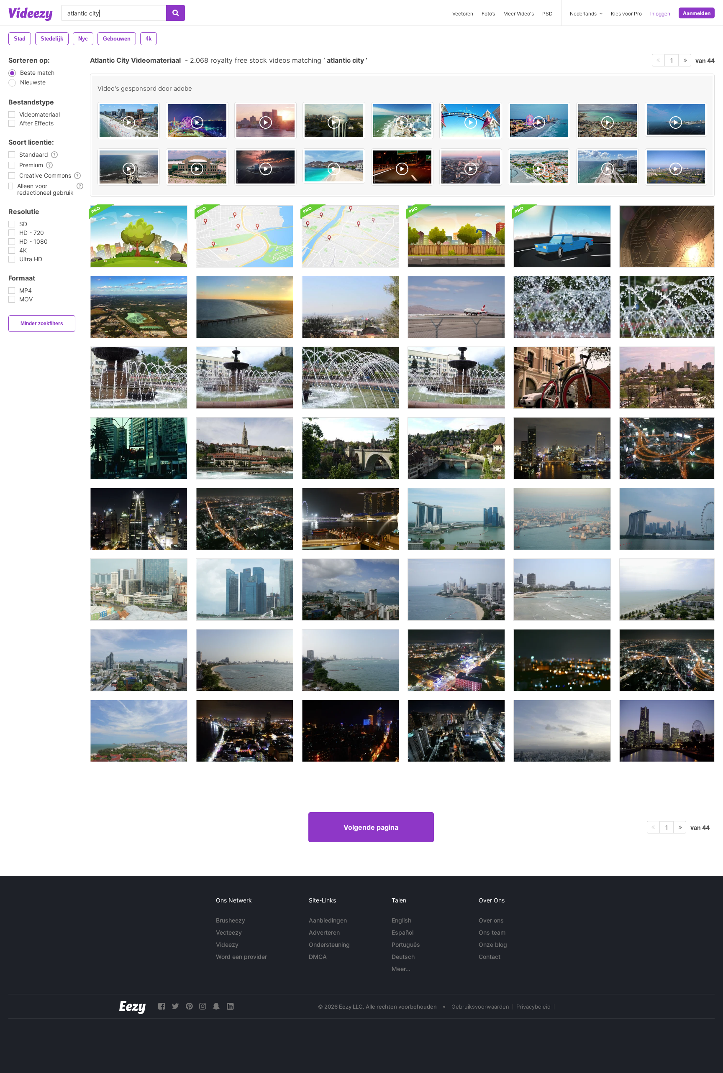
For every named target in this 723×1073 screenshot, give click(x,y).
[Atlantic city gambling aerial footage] (470, 167)
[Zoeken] (175, 13)
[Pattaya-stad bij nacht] (456, 660)
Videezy (227, 944)
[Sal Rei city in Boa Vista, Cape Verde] (607, 120)
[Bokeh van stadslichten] (562, 660)
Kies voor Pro (626, 13)
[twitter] (175, 1006)
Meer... (401, 968)
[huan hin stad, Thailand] (138, 731)
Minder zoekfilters (42, 323)
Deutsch (403, 956)
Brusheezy (230, 920)
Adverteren (324, 932)
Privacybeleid (533, 1006)
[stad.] (350, 307)
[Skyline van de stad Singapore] (456, 519)
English (401, 920)
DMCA (318, 956)
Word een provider (241, 956)
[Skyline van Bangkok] (456, 731)
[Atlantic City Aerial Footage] (676, 119)
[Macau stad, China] (350, 731)
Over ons (491, 920)
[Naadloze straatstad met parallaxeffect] (456, 236)
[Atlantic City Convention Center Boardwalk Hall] (197, 167)
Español (402, 932)
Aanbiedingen (328, 920)
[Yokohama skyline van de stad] (667, 731)
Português (406, 944)
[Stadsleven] (562, 378)
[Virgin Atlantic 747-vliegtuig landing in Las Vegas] (456, 307)
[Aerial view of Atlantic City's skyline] (676, 167)
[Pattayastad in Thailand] (350, 589)
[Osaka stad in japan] (562, 519)
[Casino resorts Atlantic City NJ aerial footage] (128, 120)
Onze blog (493, 944)
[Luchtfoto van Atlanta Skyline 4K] (138, 307)
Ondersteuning (329, 944)
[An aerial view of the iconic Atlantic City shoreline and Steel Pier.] (128, 167)
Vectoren (462, 13)
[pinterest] (189, 1006)
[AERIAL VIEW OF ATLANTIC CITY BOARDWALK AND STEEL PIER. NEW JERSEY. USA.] (402, 120)
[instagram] (202, 1006)
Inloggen (660, 13)
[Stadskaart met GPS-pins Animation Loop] (244, 236)
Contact (489, 956)
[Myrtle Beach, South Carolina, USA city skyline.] (197, 120)
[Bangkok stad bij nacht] (562, 448)
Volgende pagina (371, 827)
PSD (547, 13)
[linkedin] (230, 1006)
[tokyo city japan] (562, 731)
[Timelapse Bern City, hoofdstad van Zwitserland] (244, 448)
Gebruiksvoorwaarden (480, 1006)
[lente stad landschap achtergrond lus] (138, 236)
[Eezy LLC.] (132, 1006)
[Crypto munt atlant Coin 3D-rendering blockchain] (667, 236)
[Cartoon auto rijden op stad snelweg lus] (562, 236)
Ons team (492, 932)
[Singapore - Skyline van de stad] (350, 519)
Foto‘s (488, 13)
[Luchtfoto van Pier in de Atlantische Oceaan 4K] (244, 307)
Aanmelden (696, 13)
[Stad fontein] (562, 307)
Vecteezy (229, 932)
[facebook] (161, 1006)
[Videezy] (30, 14)
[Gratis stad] (138, 448)
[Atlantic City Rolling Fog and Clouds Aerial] (265, 167)
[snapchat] (216, 1006)
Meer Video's (518, 13)
